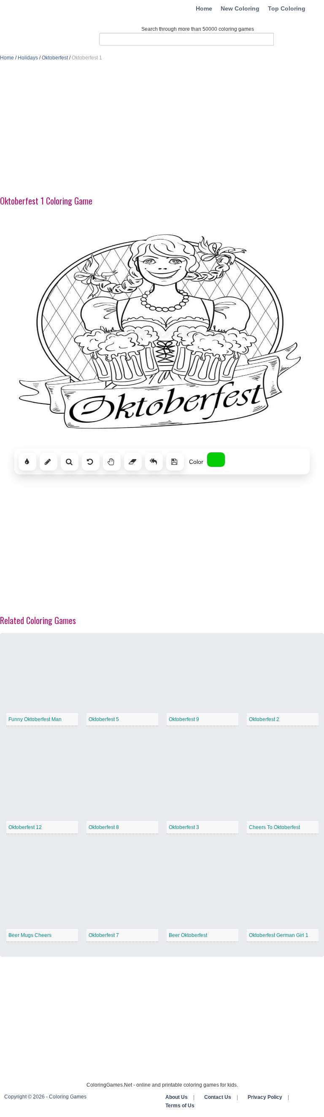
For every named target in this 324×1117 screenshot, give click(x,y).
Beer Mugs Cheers (29, 935)
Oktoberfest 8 (104, 827)
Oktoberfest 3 (184, 827)
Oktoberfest (55, 58)
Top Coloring (286, 8)
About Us (176, 1097)
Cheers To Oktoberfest (274, 827)
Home (204, 8)
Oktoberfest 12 (25, 827)
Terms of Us (179, 1106)
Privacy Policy (265, 1097)
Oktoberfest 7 (104, 935)
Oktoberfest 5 (104, 719)
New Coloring (240, 8)
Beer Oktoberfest (188, 935)
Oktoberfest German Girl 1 (278, 935)
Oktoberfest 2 (264, 719)
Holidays (28, 58)
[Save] (175, 462)
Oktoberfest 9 (184, 719)
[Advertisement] (162, 129)
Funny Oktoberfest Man (35, 719)
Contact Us (217, 1097)
